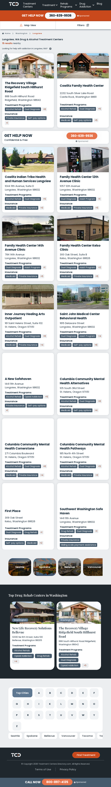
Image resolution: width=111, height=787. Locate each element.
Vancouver (68, 736)
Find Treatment (86, 755)
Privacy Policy (68, 769)
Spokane (32, 736)
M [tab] (72, 704)
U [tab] (61, 715)
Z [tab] (17, 726)
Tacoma (87, 736)
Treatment (48, 5)
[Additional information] (50, 48)
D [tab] (72, 693)
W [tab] (83, 715)
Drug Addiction (85, 5)
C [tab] (61, 693)
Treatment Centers (29, 5)
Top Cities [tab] (22, 693)
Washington (21, 33)
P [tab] (17, 715)
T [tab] (50, 715)
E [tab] (83, 693)
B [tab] (50, 693)
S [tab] (39, 715)
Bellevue (49, 736)
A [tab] (39, 693)
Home (7, 33)
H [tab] (28, 704)
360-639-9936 (60, 15)
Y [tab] (94, 715)
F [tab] (94, 693)
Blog (99, 3)
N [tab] (83, 704)
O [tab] (94, 704)
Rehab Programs (66, 5)
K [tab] (50, 704)
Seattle (15, 736)
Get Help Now (33, 16)
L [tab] (61, 704)
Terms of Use (43, 769)
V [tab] (72, 715)
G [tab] (17, 704)
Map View (30, 25)
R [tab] (28, 715)
